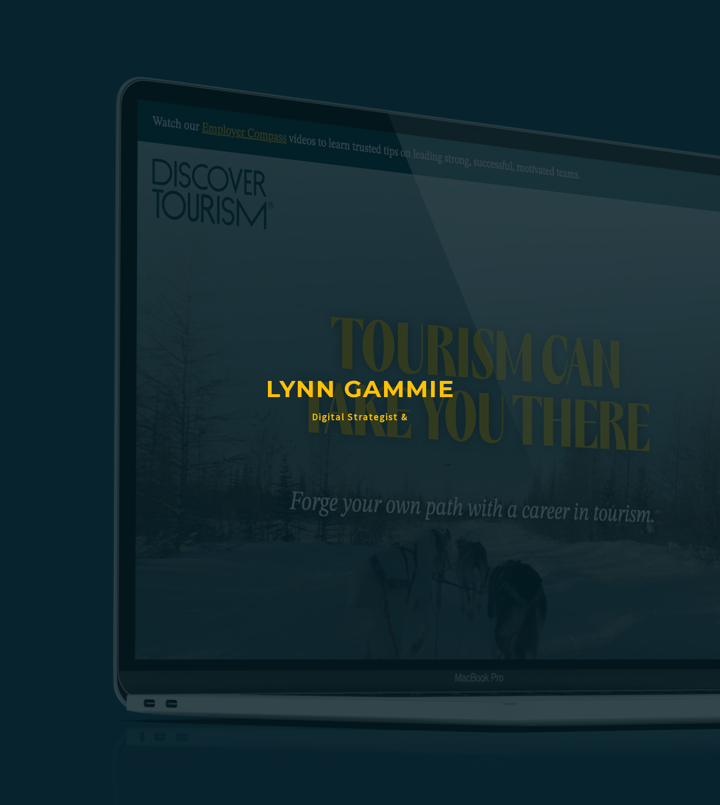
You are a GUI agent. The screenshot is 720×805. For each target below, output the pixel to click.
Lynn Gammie (360, 389)
